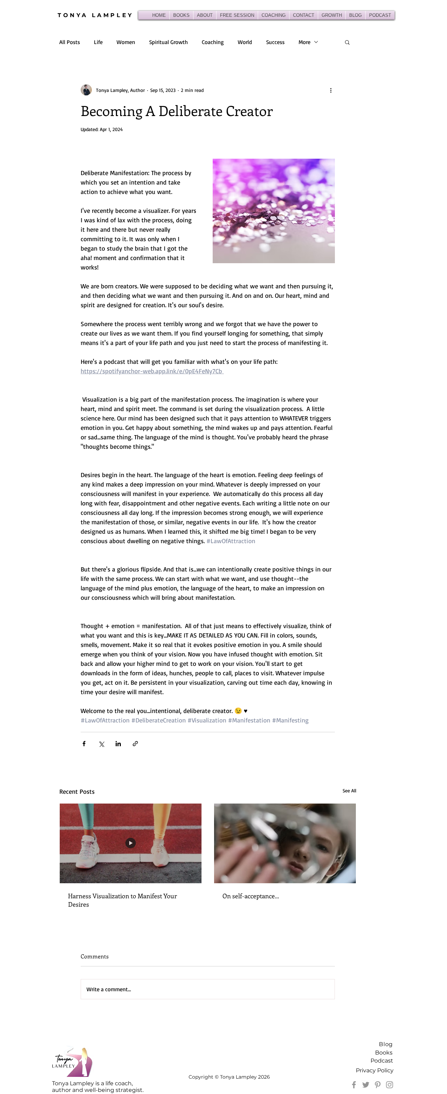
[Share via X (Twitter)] (101, 743)
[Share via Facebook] (84, 743)
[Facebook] (354, 1084)
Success (275, 41)
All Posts (69, 41)
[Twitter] (366, 1084)
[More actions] (331, 90)
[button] (347, 42)
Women (126, 41)
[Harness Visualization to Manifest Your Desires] (130, 843)
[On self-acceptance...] (285, 843)
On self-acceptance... (250, 896)
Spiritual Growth (168, 41)
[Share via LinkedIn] (118, 743)
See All (349, 790)
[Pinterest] (377, 1084)
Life (98, 41)
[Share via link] (135, 743)
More (304, 41)
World (245, 41)
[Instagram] (389, 1084)
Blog (386, 1044)
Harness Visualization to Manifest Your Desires (122, 900)
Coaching (213, 41)
